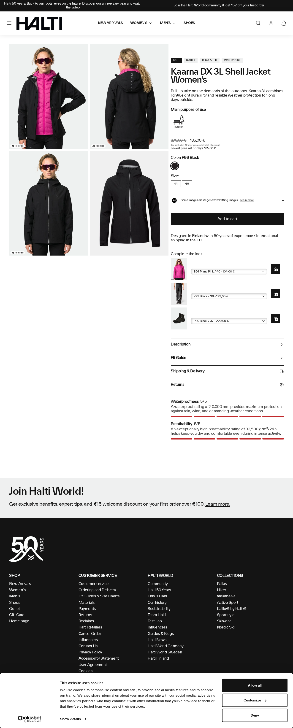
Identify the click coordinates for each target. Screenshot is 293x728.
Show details (70, 719)
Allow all (255, 685)
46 (187, 183)
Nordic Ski (226, 627)
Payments (87, 609)
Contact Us (88, 646)
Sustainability (159, 609)
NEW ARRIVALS (110, 23)
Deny (255, 715)
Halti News (157, 640)
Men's (14, 596)
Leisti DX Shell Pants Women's (215, 289)
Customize (252, 700)
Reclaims (86, 621)
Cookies (85, 671)
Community (158, 584)
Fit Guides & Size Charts (99, 596)
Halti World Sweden (165, 652)
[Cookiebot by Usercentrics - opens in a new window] (30, 719)
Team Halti (157, 615)
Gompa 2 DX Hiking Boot (211, 314)
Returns (85, 615)
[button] (9, 23)
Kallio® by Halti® (232, 609)
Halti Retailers (90, 627)
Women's (17, 590)
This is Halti (157, 596)
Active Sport (227, 602)
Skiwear (224, 621)
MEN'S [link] (165, 23)
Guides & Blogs (161, 634)
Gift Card (16, 615)
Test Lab (155, 621)
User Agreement (93, 665)
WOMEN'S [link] (138, 23)
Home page (19, 621)
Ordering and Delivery (97, 590)
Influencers (88, 640)
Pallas (222, 584)
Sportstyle (226, 615)
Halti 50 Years (159, 590)
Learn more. (217, 504)
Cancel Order (90, 634)
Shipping (189, 145)
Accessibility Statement (99, 658)
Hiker (221, 590)
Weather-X (226, 596)
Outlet (14, 609)
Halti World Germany (166, 646)
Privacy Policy (90, 652)
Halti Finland (158, 658)
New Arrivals (20, 584)
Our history (157, 602)
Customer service (94, 584)
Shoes (14, 602)
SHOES (189, 23)
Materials (87, 602)
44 (175, 183)
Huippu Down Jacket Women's (215, 265)
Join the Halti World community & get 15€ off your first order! (219, 5)
